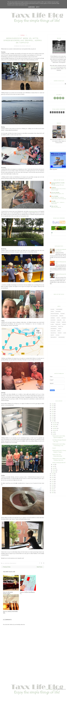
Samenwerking (53, 328)
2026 (52, 404)
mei (53, 464)
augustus (54, 430)
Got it (37, 7)
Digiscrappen (58, 311)
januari (54, 472)
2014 (52, 477)
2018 (52, 419)
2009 (52, 487)
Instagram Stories (33, 211)
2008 (52, 489)
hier (64, 68)
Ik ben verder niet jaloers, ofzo (57, 193)
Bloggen (52, 309)
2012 (52, 481)
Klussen (52, 324)
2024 (52, 407)
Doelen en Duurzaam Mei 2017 (59, 462)
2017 (52, 420)
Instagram (53, 322)
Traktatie (59, 332)
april (54, 466)
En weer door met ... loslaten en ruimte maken (57, 203)
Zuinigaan (53, 187)
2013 (52, 479)
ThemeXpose (63, 689)
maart (54, 468)
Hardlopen (23, 35)
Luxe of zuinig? (54, 196)
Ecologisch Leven (54, 315)
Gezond (58, 317)
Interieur (58, 322)
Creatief (52, 311)
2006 (52, 490)
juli (53, 432)
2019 (52, 417)
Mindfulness (57, 324)
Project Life (60, 326)
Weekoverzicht (13, 563)
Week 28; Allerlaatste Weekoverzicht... (8, 592)
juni (53, 434)
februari (54, 470)
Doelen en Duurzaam (55, 313)
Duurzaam (62, 313)
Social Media (53, 330)
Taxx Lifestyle (53, 332)
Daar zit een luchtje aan (56, 207)
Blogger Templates (49, 689)
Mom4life (53, 201)
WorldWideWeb (61, 337)
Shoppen (59, 328)
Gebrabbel (53, 317)
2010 (52, 485)
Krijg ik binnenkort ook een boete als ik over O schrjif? (58, 189)
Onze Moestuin (53, 326)
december (55, 422)
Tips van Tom (54, 206)
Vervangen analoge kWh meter (57, 185)
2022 (52, 411)
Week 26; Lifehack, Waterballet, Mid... (10, 612)
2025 (52, 405)
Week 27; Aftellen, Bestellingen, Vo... (27, 592)
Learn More (31, 7)
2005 (52, 492)
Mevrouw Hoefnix (55, 192)
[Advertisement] (31, 669)
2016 (52, 473)
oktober (54, 426)
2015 (52, 475)
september (55, 428)
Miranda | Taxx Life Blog (21, 45)
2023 (52, 409)
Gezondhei (64, 317)
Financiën (61, 315)
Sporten (59, 330)
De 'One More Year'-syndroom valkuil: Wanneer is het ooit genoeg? (58, 198)
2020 (52, 415)
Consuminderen (59, 309)
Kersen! (54, 448)
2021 (52, 413)
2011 (52, 483)
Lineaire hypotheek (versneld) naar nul (57, 183)
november (55, 424)
